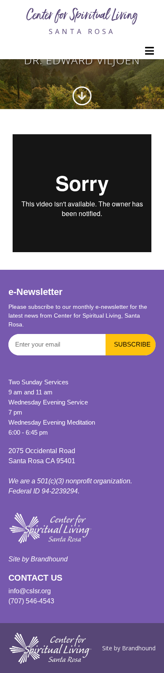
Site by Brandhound (38, 559)
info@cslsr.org (29, 591)
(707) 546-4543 (31, 601)
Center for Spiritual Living (82, 16)
